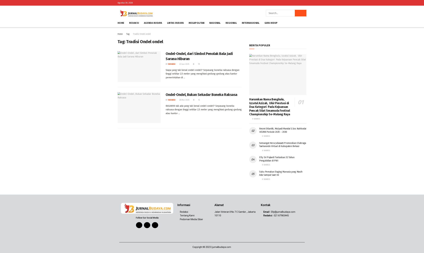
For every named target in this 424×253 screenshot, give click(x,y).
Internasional (251, 23)
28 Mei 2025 (184, 100)
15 (199, 100)
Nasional (214, 23)
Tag (128, 34)
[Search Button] (300, 13)
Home (121, 23)
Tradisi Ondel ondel (142, 34)
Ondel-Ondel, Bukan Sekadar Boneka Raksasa (201, 94)
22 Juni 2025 (184, 64)
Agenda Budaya (153, 23)
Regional (231, 23)
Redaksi (134, 23)
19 (198, 64)
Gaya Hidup (271, 23)
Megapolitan (196, 23)
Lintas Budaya (175, 23)
